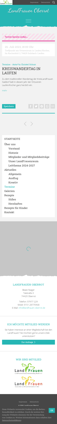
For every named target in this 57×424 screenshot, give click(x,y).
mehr (4, 90)
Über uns (9, 144)
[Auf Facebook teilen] (30, 106)
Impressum (34, 2)
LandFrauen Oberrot (28, 11)
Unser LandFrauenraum (23, 161)
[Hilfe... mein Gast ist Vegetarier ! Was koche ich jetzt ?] (32, 124)
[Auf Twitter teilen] (36, 106)
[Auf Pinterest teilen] (41, 106)
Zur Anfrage (27, 342)
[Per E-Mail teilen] (52, 106)
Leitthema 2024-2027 (21, 165)
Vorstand (14, 148)
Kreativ (13, 182)
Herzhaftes (15, 203)
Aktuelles (10, 169)
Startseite (12, 139)
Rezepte (9, 195)
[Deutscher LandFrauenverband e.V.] (28, 381)
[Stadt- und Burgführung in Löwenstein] (25, 124)
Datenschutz (45, 2)
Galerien (9, 191)
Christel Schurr (28, 64)
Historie (13, 152)
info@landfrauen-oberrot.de (32, 307)
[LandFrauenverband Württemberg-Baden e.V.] (28, 368)
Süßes (12, 199)
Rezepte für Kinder (16, 208)
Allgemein (14, 174)
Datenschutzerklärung (11, 420)
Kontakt (9, 212)
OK (51, 410)
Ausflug (13, 178)
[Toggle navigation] (28, 21)
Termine (6, 64)
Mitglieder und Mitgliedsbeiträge (28, 157)
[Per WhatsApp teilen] (47, 106)
